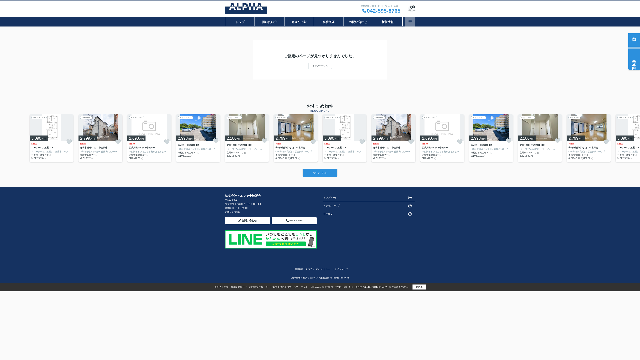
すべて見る (320, 173)
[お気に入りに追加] (69, 142)
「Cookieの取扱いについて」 (375, 287)
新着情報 (388, 22)
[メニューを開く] (410, 21)
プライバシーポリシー (319, 269)
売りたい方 (299, 22)
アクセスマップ (331, 205)
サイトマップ (341, 269)
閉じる (419, 287)
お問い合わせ (358, 22)
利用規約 (299, 269)
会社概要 (329, 22)
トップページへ (320, 65)
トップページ (330, 197)
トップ (240, 22)
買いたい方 (269, 22)
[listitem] (246, 138)
